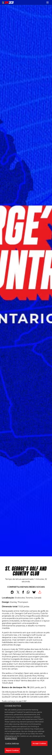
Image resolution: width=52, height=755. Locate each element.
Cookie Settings (12, 743)
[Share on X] (18, 592)
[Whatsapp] (28, 592)
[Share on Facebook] (23, 592)
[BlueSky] (34, 592)
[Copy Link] (40, 592)
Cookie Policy (11, 738)
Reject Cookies (12, 750)
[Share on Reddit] (12, 592)
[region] (26, 728)
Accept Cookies (39, 743)
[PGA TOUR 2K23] (8, 2)
